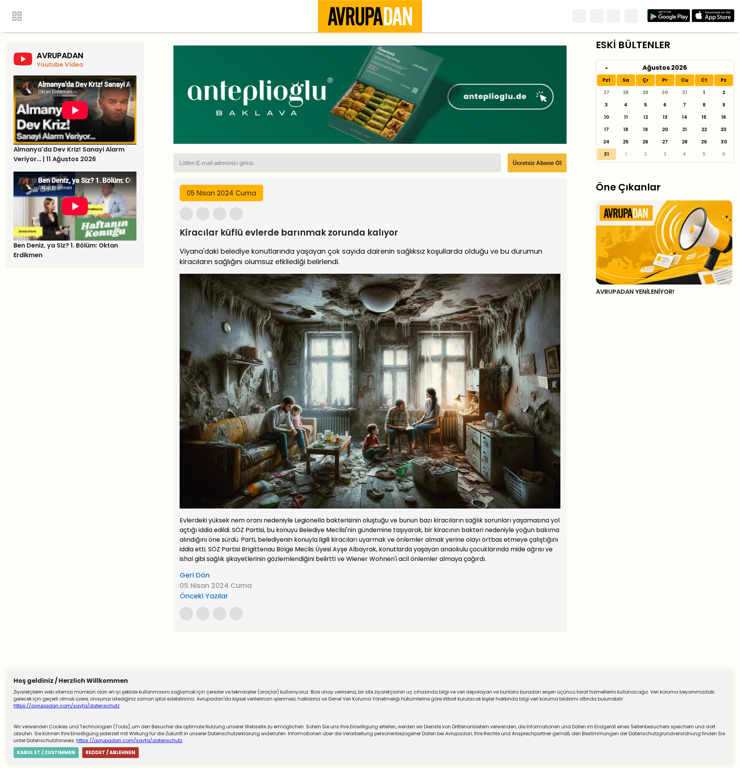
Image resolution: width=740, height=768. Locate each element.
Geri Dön (195, 575)
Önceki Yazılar (204, 596)
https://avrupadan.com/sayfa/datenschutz (66, 705)
